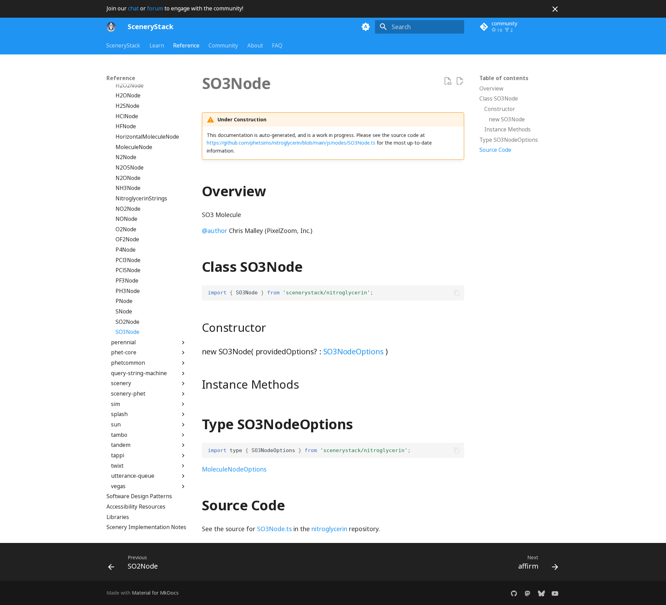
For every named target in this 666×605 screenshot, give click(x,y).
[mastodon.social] (527, 593)
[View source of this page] (447, 81)
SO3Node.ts (274, 529)
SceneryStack (123, 45)
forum (155, 8)
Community (223, 45)
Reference (186, 45)
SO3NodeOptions (353, 351)
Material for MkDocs (155, 592)
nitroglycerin (329, 529)
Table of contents (503, 78)
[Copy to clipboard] (456, 292)
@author (214, 230)
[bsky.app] (541, 593)
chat (133, 8)
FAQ (277, 45)
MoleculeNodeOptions (234, 469)
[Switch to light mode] (366, 26)
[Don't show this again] (555, 9)
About (255, 45)
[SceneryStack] (111, 26)
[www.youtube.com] (555, 593)
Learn (157, 45)
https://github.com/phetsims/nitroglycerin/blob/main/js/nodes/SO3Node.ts (291, 142)
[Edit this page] (459, 81)
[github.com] (514, 593)
